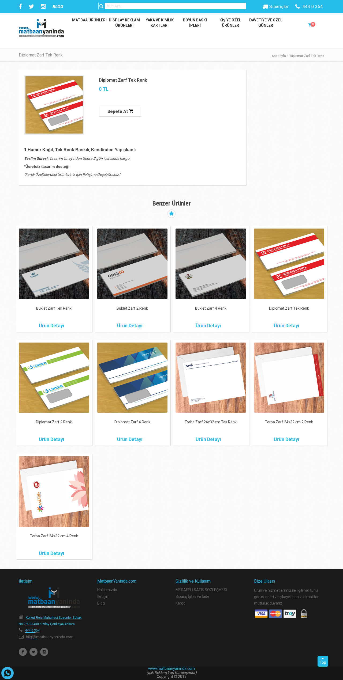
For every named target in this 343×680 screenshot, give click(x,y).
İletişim (103, 596)
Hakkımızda (107, 590)
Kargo (180, 603)
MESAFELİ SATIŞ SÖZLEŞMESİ (201, 590)
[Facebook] (23, 652)
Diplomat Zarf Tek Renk (123, 80)
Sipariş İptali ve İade (192, 596)
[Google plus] (44, 652)
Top (323, 662)
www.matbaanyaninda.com (171, 668)
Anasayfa (279, 56)
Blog (101, 603)
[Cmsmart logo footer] (54, 597)
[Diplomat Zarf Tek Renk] (54, 105)
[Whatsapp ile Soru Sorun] (7, 673)
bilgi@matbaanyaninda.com (49, 637)
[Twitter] (33, 652)
